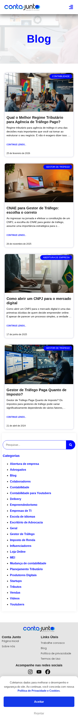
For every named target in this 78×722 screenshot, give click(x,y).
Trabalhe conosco (53, 643)
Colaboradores (20, 481)
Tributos (15, 586)
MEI (12, 557)
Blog (13, 475)
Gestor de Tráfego (22, 534)
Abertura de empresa (24, 463)
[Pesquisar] (70, 444)
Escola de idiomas (22, 516)
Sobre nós (8, 646)
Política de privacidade (56, 653)
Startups (16, 581)
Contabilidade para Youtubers (30, 493)
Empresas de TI (20, 510)
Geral (13, 528)
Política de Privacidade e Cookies (39, 690)
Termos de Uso (50, 659)
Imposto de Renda (22, 540)
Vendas (15, 592)
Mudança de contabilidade (28, 563)
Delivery (15, 498)
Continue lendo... (16, 144)
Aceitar (39, 701)
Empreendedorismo (23, 504)
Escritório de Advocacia (26, 522)
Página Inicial (10, 641)
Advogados (18, 469)
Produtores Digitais (23, 575)
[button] (71, 7)
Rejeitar (39, 713)
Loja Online (18, 551)
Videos (15, 598)
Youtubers (17, 604)
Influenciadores (20, 545)
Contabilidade (19, 487)
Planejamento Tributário (26, 569)
